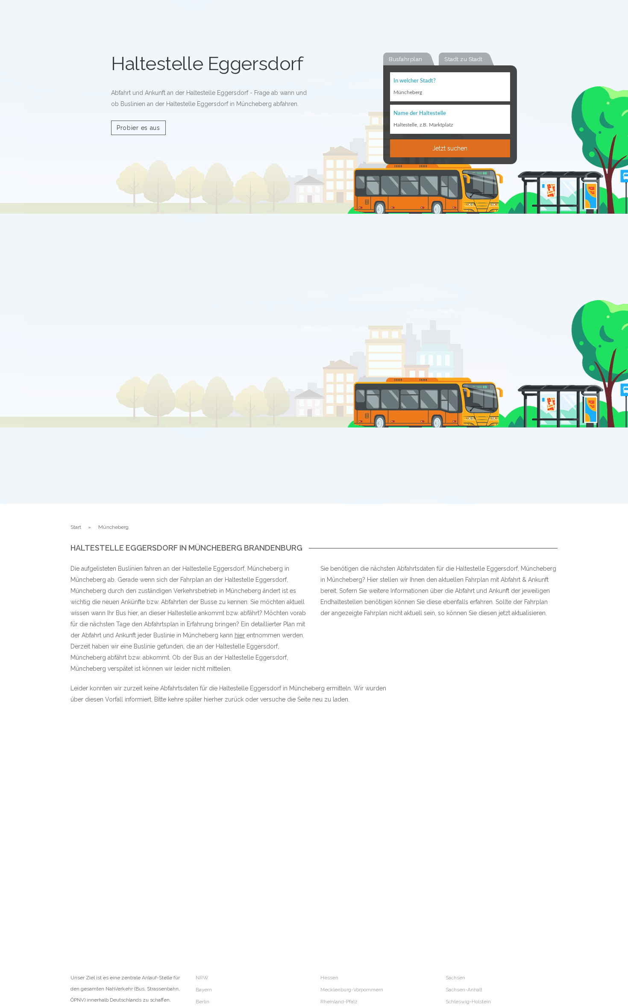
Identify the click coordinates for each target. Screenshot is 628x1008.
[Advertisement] (468, 802)
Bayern (204, 990)
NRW (202, 978)
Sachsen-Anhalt (464, 990)
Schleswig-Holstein (468, 1002)
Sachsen (455, 978)
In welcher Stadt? (414, 81)
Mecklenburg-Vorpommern (351, 990)
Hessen (329, 978)
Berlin (202, 1002)
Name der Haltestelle (419, 113)
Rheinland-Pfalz (339, 1002)
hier (240, 635)
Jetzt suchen (449, 148)
